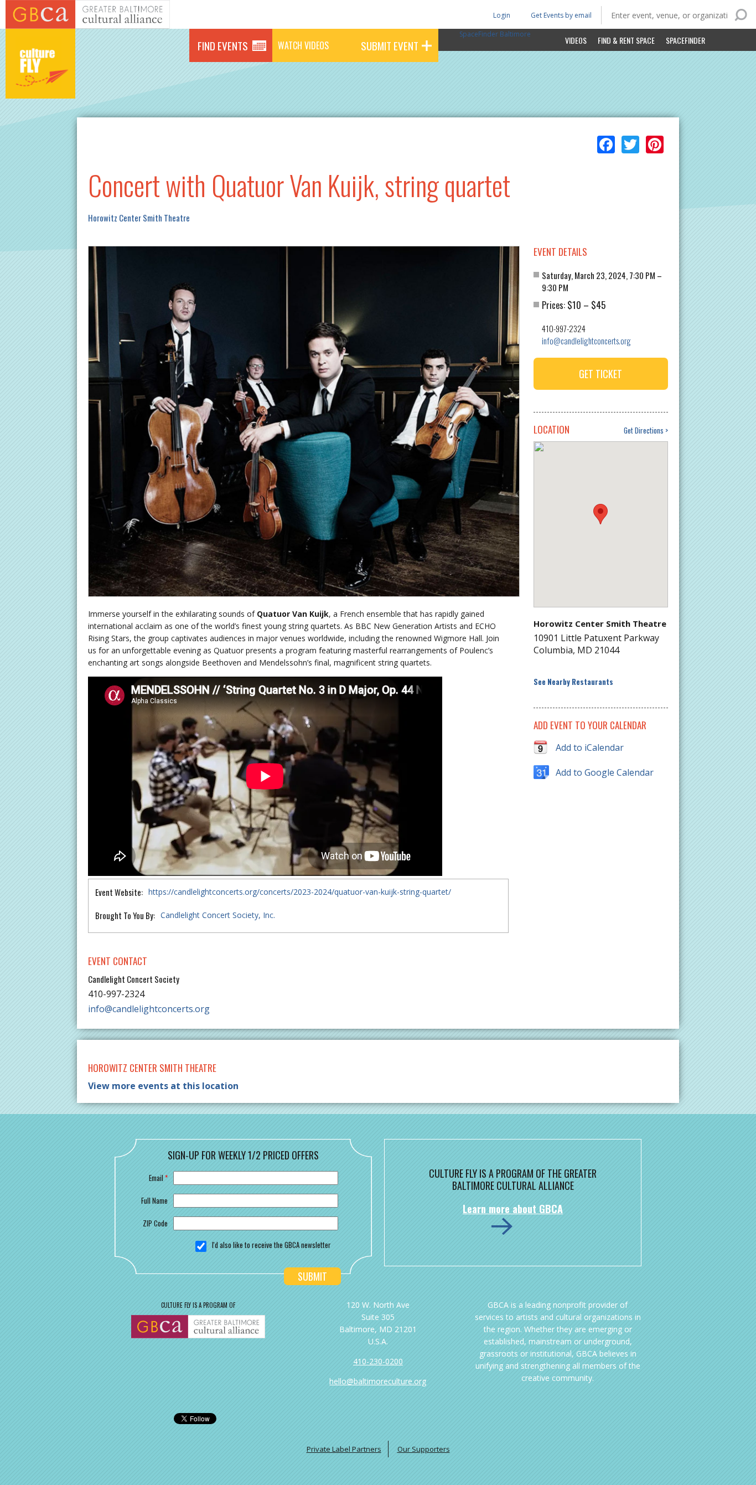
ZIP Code (155, 1223)
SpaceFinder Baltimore (495, 34)
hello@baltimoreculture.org (377, 1381)
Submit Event (389, 45)
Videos (576, 40)
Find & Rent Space (626, 40)
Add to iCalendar (590, 747)
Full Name (154, 1200)
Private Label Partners (344, 1449)
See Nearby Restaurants (573, 681)
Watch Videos (303, 45)
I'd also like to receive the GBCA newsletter (271, 1244)
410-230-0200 (378, 1361)
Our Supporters (423, 1449)
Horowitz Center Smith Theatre (139, 218)
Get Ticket (600, 374)
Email (158, 1177)
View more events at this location (163, 1086)
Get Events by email (561, 15)
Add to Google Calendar (605, 772)
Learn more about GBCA (513, 1209)
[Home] (40, 83)
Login (501, 15)
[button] (600, 514)
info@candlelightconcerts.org (149, 1009)
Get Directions (644, 430)
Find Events (223, 45)
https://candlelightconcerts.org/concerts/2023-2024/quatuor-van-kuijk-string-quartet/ (299, 891)
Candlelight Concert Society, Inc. (217, 915)
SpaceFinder (685, 40)
